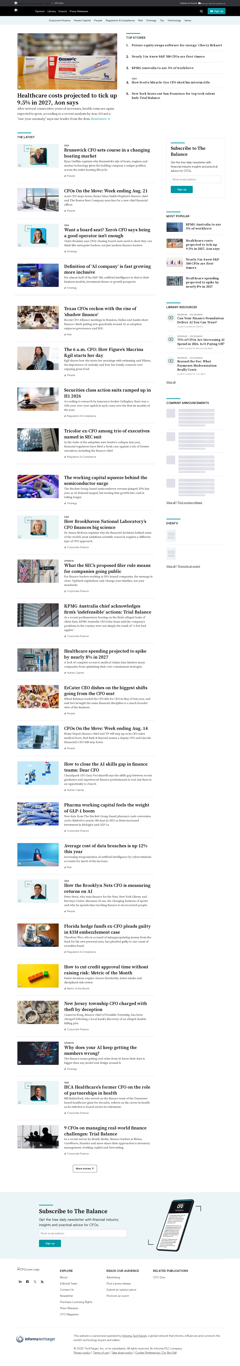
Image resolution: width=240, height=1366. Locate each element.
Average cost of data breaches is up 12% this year (105, 849)
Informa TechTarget (134, 1335)
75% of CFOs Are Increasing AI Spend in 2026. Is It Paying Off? (201, 342)
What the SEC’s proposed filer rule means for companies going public (107, 568)
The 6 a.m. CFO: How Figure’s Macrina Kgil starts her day (103, 352)
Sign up (218, 11)
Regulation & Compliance (120, 20)
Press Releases (79, 11)
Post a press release (190, 502)
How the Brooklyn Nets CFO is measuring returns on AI (107, 888)
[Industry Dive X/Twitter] (34, 1282)
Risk (140, 20)
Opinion (40, 11)
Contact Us (67, 1289)
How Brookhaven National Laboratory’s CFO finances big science (105, 524)
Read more (100, 119)
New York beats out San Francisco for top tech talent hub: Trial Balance (173, 95)
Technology (174, 20)
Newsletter (66, 1296)
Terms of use (101, 1352)
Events (63, 11)
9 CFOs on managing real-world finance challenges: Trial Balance (105, 1131)
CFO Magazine (69, 1314)
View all (171, 382)
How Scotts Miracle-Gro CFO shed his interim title (171, 82)
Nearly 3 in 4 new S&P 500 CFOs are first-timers (168, 56)
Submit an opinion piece (121, 1289)
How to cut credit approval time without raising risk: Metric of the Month (106, 970)
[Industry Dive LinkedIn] (20, 1282)
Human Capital (82, 20)
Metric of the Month (78, 988)
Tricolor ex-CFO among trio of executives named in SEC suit (107, 434)
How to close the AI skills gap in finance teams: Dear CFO (106, 767)
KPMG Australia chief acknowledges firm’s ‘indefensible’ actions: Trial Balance (107, 609)
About (63, 1277)
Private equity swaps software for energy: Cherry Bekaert (177, 45)
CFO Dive (59, 3)
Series (187, 20)
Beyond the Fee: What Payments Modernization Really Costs (197, 365)
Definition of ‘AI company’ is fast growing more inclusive (107, 269)
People (98, 20)
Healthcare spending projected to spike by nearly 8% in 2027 (105, 654)
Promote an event (189, 566)
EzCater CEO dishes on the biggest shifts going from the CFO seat (105, 690)
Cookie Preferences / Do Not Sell (156, 1352)
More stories (83, 1168)
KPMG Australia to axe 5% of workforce (163, 68)
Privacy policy (82, 1352)
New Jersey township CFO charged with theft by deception (105, 1006)
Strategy (151, 20)
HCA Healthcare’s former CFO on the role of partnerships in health (107, 1090)
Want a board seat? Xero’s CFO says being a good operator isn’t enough (107, 233)
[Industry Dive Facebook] (27, 1282)
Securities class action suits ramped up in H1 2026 (107, 393)
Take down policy (122, 1352)
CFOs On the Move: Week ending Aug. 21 (106, 191)
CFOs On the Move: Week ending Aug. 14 (106, 728)
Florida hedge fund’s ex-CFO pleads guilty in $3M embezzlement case (107, 929)
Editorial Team (68, 1283)
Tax (162, 20)
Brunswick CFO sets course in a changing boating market (107, 153)
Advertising (113, 1277)
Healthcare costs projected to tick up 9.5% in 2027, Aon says (67, 99)
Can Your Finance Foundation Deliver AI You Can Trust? (200, 320)
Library (52, 11)
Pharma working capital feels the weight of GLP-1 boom (106, 808)
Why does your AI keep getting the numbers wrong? (100, 1050)
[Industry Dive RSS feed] (42, 1282)
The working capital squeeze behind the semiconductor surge (105, 480)
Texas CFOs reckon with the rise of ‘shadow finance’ (100, 311)
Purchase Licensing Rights (76, 1302)
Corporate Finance (59, 20)
